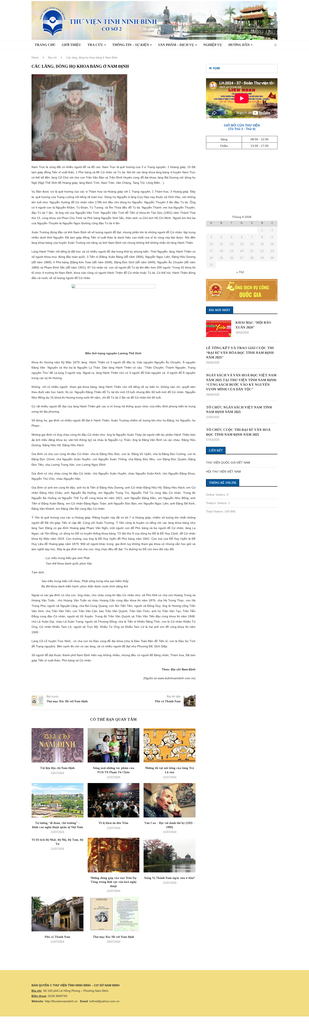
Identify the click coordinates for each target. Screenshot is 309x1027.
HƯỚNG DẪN (239, 45)
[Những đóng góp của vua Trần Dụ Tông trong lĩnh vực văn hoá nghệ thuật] (114, 855)
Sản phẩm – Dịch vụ (176, 45)
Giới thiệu (71, 45)
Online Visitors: (216, 494)
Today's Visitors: (217, 503)
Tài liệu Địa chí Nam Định (57, 768)
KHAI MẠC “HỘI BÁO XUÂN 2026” (253, 325)
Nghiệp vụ (212, 45)
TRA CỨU (95, 45)
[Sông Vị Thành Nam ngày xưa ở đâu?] (169, 855)
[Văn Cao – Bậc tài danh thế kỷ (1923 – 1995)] (169, 800)
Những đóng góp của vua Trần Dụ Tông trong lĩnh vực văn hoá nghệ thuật (113, 882)
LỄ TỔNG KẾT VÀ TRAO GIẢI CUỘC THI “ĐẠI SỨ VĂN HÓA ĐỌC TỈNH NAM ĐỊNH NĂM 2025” (240, 352)
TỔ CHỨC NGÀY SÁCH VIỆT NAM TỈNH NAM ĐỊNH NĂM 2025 (239, 409)
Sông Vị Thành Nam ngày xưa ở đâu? (169, 878)
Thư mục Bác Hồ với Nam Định (113, 936)
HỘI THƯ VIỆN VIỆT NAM (223, 471)
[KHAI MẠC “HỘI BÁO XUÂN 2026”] (218, 328)
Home (35, 57)
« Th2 (240, 272)
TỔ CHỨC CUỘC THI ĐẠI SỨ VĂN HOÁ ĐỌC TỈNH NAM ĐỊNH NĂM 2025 (238, 432)
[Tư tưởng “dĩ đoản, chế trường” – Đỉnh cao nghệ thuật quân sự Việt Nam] (57, 800)
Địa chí (52, 57)
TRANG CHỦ (45, 45)
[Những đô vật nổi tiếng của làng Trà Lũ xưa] (169, 745)
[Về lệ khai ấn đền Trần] (114, 800)
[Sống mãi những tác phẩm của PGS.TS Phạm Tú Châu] (114, 745)
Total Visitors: (215, 511)
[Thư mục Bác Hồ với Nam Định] (114, 914)
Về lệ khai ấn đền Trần (113, 823)
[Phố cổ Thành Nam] (57, 914)
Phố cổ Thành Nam (57, 936)
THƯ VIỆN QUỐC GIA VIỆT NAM (228, 462)
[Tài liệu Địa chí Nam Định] (57, 745)
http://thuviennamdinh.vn (61, 1001)
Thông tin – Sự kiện (130, 45)
